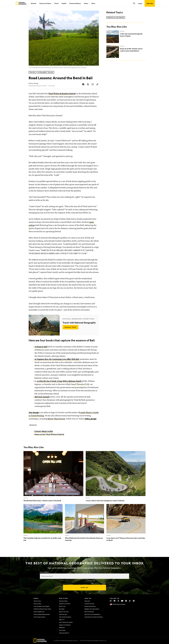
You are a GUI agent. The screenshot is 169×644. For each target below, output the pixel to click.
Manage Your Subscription (91, 609)
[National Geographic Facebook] (114, 600)
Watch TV (62, 619)
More (93, 3)
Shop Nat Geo (63, 614)
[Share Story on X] (87, 84)
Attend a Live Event (64, 603)
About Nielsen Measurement (42, 614)
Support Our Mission (65, 625)
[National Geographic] (21, 3)
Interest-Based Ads (39, 611)
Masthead (62, 627)
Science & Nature (75, 3)
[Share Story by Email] (92, 84)
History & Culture (45, 3)
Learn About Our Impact (66, 622)
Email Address (44, 572)
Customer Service (89, 603)
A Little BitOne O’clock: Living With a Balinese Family (59, 381)
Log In (140, 3)
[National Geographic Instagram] (110, 600)
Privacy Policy (37, 603)
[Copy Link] (97, 84)
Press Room (62, 630)
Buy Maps (61, 609)
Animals (33, 3)
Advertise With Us (64, 633)
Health (64, 3)
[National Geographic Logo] (40, 642)
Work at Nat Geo (89, 611)
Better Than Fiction (56, 419)
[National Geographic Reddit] (133, 600)
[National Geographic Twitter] (118, 600)
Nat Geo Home (63, 601)
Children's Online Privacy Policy (42, 609)
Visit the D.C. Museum (65, 617)
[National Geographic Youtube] (122, 600)
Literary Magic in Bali (44, 431)
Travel (56, 3)
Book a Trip (62, 606)
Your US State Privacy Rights (41, 606)
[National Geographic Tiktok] (130, 600)
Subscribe (87, 601)
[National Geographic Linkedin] (126, 600)
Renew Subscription (90, 606)
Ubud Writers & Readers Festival (62, 94)
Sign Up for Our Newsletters (92, 614)
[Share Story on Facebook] (83, 84)
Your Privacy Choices (39, 617)
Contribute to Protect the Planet (93, 617)
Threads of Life (83, 384)
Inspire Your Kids (63, 611)
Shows (86, 3)
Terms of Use (37, 601)
